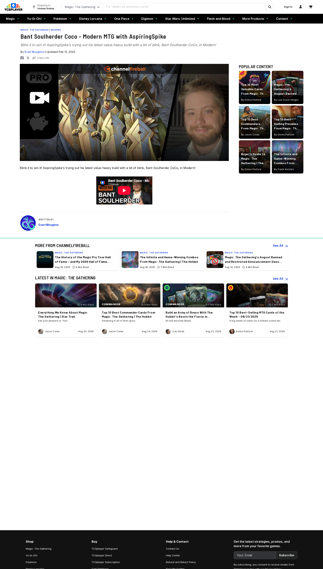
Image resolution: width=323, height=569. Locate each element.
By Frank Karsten (284, 169)
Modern (56, 30)
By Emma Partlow (251, 99)
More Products (253, 19)
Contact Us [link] (172, 548)
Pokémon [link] (31, 562)
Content (282, 19)
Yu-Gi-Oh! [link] (31, 555)
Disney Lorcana (90, 19)
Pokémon (60, 19)
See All (278, 245)
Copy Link (43, 57)
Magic (10, 19)
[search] (184, 7)
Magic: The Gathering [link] (38, 548)
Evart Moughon (34, 51)
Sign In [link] (288, 6)
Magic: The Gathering (35, 30)
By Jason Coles (250, 134)
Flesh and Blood (218, 19)
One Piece (121, 19)
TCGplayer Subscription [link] (106, 562)
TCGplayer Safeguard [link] (105, 548)
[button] (269, 7)
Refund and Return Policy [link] (181, 562)
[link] (13, 7)
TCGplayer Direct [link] (102, 555)
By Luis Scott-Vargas (286, 99)
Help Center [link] (173, 555)
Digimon (147, 19)
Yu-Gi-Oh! (34, 19)
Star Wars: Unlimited (180, 19)
